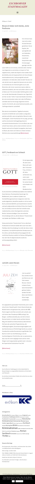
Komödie (4, 425)
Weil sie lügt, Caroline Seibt (9, 450)
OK (13, 481)
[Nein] (33, 479)
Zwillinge (4, 140)
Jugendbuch (9, 423)
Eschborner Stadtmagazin (17, 5)
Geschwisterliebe (23, 138)
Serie (23, 433)
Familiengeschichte (14, 417)
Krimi (15, 425)
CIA (18, 415)
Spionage (27, 433)
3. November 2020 (5, 155)
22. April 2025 (5, 31)
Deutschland (22, 353)
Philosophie (22, 250)
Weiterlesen (24, 133)
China (16, 415)
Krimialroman (21, 425)
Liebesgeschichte (24, 428)
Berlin (9, 415)
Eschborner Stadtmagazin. (13, 474)
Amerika (4, 415)
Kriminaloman (27, 425)
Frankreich (5, 419)
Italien (4, 423)
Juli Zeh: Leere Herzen (10, 263)
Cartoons (13, 415)
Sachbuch (6, 433)
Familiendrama (5, 417)
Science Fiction (19, 433)
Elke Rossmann (13, 31)
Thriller (5, 436)
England (24, 415)
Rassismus (13, 431)
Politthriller (27, 353)
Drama (21, 415)
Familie (29, 415)
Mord (32, 428)
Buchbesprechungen (10, 138)
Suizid (28, 138)
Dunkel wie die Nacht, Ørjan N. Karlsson (12, 457)
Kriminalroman (10, 428)
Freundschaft (12, 419)
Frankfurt (27, 417)
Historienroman (19, 419)
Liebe (19, 428)
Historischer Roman (19, 421)
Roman (23, 431)
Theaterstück (30, 250)
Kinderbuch (20, 423)
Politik (3, 431)
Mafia (29, 428)
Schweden (13, 433)
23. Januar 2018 (5, 265)
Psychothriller (8, 431)
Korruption (9, 425)
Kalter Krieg (16, 423)
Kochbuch (26, 423)
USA (9, 436)
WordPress (29, 474)
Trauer (31, 138)
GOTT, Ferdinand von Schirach (13, 152)
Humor (27, 421)
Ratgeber (18, 431)
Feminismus (22, 417)
